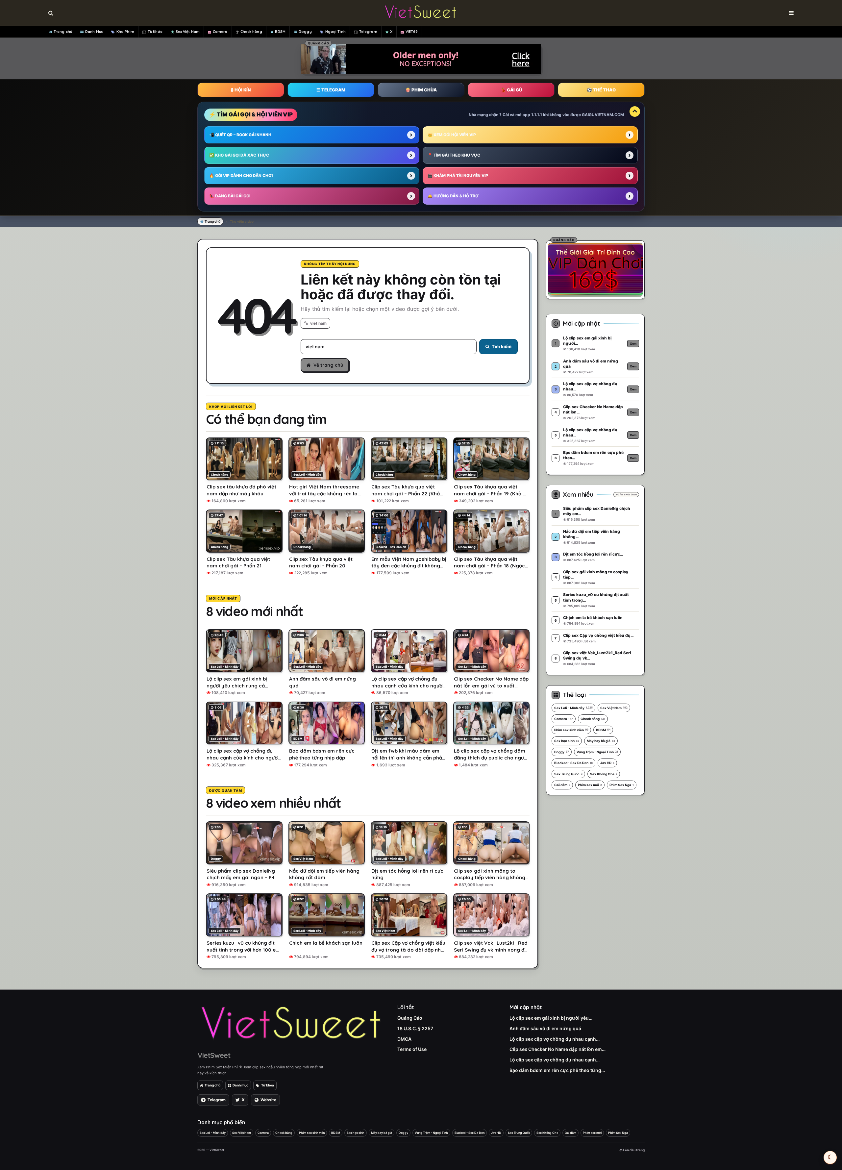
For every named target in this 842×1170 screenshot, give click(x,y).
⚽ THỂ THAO (601, 89)
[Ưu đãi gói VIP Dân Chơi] (595, 268)
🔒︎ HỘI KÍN (241, 89)
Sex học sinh (566, 741)
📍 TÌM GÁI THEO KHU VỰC (454, 155)
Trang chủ (63, 31)
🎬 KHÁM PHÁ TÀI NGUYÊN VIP (458, 175)
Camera (220, 31)
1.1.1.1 (536, 114)
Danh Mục (94, 31)
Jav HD (607, 763)
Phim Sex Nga (621, 785)
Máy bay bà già (601, 741)
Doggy (305, 31)
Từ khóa (267, 1085)
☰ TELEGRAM (330, 89)
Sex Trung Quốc (568, 774)
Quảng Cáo (409, 1018)
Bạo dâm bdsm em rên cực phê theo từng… (557, 1070)
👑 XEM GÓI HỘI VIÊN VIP (452, 134)
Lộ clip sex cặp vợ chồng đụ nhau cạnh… (554, 1039)
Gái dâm (562, 785)
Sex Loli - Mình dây (573, 708)
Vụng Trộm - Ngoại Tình (597, 752)
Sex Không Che (603, 774)
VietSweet (213, 1055)
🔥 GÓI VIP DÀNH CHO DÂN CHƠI (241, 175)
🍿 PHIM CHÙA (421, 89)
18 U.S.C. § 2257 (415, 1028)
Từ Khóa (155, 31)
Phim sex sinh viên (571, 730)
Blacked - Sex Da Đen (573, 763)
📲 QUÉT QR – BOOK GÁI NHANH (240, 134)
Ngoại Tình (335, 31)
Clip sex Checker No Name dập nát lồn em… (557, 1049)
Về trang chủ (328, 365)
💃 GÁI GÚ (511, 89)
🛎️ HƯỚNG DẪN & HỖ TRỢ (453, 195)
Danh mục (240, 1085)
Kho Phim (125, 31)
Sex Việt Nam (188, 31)
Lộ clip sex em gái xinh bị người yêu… (550, 1018)
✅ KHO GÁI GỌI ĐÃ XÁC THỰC (239, 155)
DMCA (404, 1039)
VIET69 (412, 31)
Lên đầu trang (633, 1150)
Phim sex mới (590, 785)
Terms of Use (412, 1049)
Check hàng (251, 31)
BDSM (280, 31)
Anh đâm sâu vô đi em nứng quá (545, 1028)
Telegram (368, 31)
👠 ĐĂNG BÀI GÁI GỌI (229, 195)
